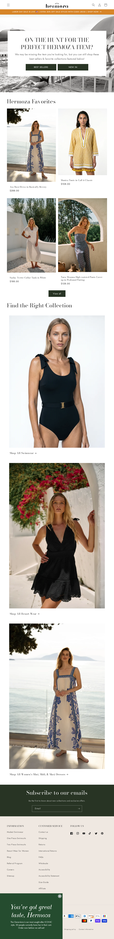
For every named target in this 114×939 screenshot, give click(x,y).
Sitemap (10, 875)
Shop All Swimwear (22, 453)
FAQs (41, 857)
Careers (10, 869)
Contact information (86, 929)
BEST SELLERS (41, 67)
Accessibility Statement (49, 875)
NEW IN (73, 67)
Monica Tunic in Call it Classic (77, 180)
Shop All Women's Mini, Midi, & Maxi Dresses (37, 774)
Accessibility (44, 869)
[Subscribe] (79, 808)
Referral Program (15, 863)
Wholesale (43, 863)
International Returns (48, 850)
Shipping (43, 838)
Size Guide (44, 882)
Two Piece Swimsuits (16, 844)
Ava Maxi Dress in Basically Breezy (28, 187)
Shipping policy (70, 929)
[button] (8, 5)
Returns (42, 844)
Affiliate (42, 888)
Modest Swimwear (15, 832)
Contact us (43, 832)
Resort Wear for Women (18, 850)
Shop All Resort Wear (23, 613)
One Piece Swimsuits (16, 838)
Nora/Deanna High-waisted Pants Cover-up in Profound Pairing (82, 278)
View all (57, 293)
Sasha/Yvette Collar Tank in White (28, 277)
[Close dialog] (59, 896)
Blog (9, 857)
